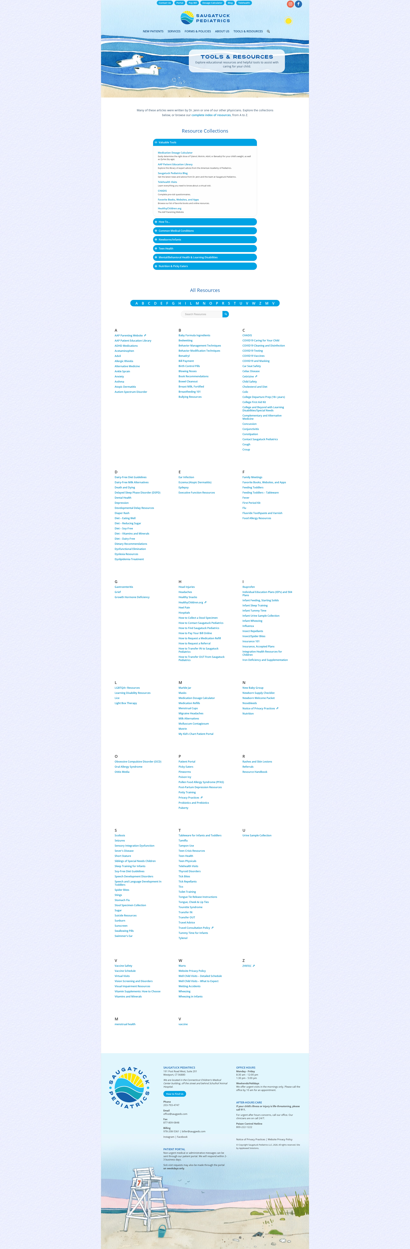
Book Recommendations (194, 376)
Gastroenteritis (124, 587)
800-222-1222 (244, 1127)
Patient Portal (187, 761)
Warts (182, 965)
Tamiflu (183, 840)
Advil (118, 356)
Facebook (182, 1136)
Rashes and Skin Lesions (257, 761)
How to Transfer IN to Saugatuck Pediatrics (198, 650)
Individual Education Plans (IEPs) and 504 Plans (267, 593)
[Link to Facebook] (298, 4)
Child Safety (249, 381)
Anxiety (119, 376)
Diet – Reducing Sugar (128, 523)
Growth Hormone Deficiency (132, 597)
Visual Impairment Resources (132, 986)
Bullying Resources (190, 397)
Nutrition (248, 713)
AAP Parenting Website (129, 335)
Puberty (183, 808)
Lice (117, 698)
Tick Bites (184, 876)
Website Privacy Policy (192, 971)
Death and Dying (125, 487)
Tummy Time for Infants (193, 933)
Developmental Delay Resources (134, 508)
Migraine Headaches (191, 713)
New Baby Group (252, 688)
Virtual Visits (122, 976)
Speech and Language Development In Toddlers (138, 883)
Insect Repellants (252, 631)
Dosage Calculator (212, 2)
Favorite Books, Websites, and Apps (178, 199)
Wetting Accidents (190, 986)
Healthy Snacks (188, 597)
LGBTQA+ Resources (127, 688)
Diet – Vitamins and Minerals (132, 533)
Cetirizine (248, 376)
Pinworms (185, 772)
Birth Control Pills (189, 366)
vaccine (183, 1024)
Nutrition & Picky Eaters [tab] (173, 266)
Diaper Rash (122, 513)
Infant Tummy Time (254, 610)
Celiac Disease (251, 371)
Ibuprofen (248, 587)
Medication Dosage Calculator (175, 152)
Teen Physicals (187, 861)
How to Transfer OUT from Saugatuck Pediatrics (202, 658)
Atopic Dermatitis (125, 386)
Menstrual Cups (188, 708)
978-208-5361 (171, 1131)
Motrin (183, 729)
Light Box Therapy (126, 703)
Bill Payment (186, 361)
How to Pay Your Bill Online (195, 633)
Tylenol (183, 938)
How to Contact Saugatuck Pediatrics (201, 623)
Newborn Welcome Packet (258, 698)
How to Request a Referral (194, 643)
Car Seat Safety (251, 366)
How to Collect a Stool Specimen (198, 618)
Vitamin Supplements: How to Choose (137, 991)
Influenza (248, 626)
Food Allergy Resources (256, 518)
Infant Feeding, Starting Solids (260, 600)
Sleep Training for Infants (130, 866)
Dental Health (123, 497)
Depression (122, 503)
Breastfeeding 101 (190, 391)
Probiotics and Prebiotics (194, 802)
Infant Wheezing (252, 621)
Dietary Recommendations (131, 544)
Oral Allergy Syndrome (128, 766)
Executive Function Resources (197, 492)
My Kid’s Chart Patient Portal (196, 734)
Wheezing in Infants (191, 996)
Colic (245, 392)
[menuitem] (165, 3)
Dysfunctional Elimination (130, 549)
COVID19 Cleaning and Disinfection (263, 345)
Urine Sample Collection (256, 835)
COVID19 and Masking (256, 361)
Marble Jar (185, 688)
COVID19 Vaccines (253, 356)
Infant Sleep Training (255, 605)
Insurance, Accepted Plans (258, 646)
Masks (182, 693)
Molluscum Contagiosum (194, 723)
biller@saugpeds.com (193, 1131)
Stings (118, 895)
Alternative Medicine (127, 366)
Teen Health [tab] (166, 248)
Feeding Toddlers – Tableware (260, 492)
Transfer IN (186, 912)
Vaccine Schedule (125, 971)
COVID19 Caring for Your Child (260, 340)
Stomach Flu (122, 900)
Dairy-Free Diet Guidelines (131, 477)
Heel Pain (184, 607)
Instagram (168, 1136)
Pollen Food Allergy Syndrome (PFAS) (201, 782)
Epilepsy (184, 487)
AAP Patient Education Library (175, 164)
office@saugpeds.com (175, 1113)
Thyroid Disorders (190, 871)
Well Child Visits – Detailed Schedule (200, 976)
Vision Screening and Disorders (134, 981)
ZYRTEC (246, 966)
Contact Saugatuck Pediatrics (260, 439)
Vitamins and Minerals (128, 996)
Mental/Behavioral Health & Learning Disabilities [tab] (188, 257)
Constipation (250, 434)
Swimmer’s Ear (124, 936)
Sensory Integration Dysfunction (134, 845)
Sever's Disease (124, 851)
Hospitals (184, 612)
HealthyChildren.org (169, 208)
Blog (230, 2)
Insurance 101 (251, 641)
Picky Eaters (186, 766)
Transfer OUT (187, 917)
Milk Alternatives (189, 718)
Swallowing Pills (124, 931)
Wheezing (184, 991)
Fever (245, 497)
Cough (246, 444)
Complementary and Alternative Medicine (262, 417)
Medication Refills (189, 703)
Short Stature (123, 856)
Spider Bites (122, 890)
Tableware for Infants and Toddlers (200, 835)
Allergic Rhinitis (124, 361)
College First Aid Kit (254, 402)
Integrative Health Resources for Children (262, 653)
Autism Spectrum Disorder (131, 392)
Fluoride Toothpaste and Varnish (262, 513)
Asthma (119, 381)
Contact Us (165, 2)
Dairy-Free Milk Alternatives (132, 482)
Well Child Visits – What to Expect (198, 981)
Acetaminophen (124, 351)
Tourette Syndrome (190, 907)
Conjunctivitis (250, 429)
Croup (246, 449)
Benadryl (184, 356)
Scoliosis (120, 835)
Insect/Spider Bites (253, 636)
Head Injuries (187, 587)
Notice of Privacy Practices (258, 708)
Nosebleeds (249, 703)
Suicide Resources (126, 915)
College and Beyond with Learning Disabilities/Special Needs (263, 408)
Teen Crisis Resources (192, 851)
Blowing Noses (188, 371)
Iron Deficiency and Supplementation (265, 660)
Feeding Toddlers (252, 487)
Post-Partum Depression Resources (200, 787)
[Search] (267, 31)
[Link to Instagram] (290, 4)
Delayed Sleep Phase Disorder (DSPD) (138, 492)
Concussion (249, 424)
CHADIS (162, 190)
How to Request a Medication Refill (200, 638)
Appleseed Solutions (248, 1148)
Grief (118, 592)
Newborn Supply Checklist (258, 693)
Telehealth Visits (167, 181)
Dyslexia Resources (126, 554)
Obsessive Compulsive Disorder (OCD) (138, 761)
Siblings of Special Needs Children (135, 861)
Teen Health (186, 856)
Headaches (185, 592)
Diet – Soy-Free (124, 528)
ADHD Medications (126, 345)
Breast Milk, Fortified (191, 386)
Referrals (248, 766)
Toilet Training (187, 892)
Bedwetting (186, 340)
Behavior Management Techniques (200, 345)
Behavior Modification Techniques (199, 350)
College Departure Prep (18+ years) (263, 397)
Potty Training (187, 792)
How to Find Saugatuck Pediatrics (199, 628)
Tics (181, 886)
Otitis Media (122, 772)
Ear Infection (186, 477)
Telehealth (244, 2)
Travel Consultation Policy (194, 928)
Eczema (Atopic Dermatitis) (195, 482)
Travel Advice (187, 922)
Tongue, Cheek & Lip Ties (194, 902)
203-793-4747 (171, 1105)
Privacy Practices (189, 797)
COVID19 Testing (252, 350)
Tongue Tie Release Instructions (198, 897)
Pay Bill (193, 2)
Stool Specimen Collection (130, 905)
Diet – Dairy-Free (125, 538)
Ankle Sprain (122, 371)
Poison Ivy (185, 777)
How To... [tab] (164, 222)
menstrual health (125, 1024)
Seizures (120, 840)
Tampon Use (186, 845)
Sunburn (120, 920)
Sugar (118, 910)
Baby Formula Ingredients (194, 335)
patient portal (190, 1156)
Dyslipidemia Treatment (129, 559)
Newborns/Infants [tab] (170, 239)
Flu (244, 508)
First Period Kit (251, 503)
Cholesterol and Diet (254, 386)
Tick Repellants (188, 881)
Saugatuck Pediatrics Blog (173, 173)
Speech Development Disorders (134, 876)
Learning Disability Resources (133, 693)
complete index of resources (211, 115)
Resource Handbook (254, 772)
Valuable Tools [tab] (167, 142)
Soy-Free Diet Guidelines (129, 871)
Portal (179, 2)
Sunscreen (121, 925)
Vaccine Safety (123, 965)
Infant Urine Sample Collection (260, 615)
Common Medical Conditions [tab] (176, 231)
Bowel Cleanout (188, 381)
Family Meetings (252, 477)
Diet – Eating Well (125, 518)
